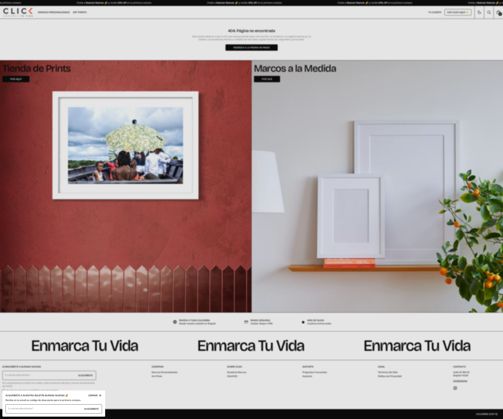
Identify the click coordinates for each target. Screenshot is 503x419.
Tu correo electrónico (20, 408)
